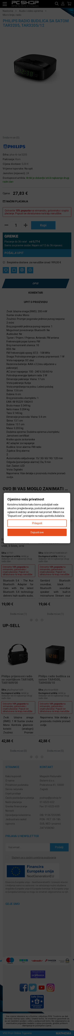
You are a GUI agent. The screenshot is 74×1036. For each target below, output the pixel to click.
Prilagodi (37, 523)
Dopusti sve (37, 532)
